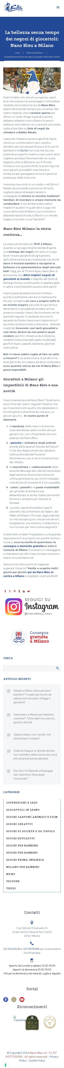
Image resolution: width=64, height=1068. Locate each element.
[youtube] (21, 999)
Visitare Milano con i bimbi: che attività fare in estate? (32, 736)
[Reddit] (28, 591)
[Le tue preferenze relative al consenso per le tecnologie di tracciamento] (5, 1065)
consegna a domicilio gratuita (23, 546)
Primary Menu (58, 7)
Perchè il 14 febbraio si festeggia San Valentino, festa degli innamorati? (33, 774)
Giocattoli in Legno (23, 809)
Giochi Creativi (19, 824)
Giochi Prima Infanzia (25, 859)
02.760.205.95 (11, 948)
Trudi (11, 888)
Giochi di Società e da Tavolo (30, 831)
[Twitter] (10, 591)
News (10, 874)
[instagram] (13, 999)
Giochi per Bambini (22, 852)
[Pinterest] (14, 591)
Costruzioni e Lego (22, 802)
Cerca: (57, 668)
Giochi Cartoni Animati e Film (32, 816)
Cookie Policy (37, 1060)
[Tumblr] (19, 591)
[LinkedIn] (24, 591)
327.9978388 (31, 948)
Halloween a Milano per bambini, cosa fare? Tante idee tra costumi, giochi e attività (34, 718)
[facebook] (5, 999)
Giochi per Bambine (22, 845)
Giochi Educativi (20, 838)
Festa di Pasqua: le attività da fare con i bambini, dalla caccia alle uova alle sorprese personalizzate (35, 754)
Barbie (24, 150)
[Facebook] (5, 591)
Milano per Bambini (22, 866)
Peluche (13, 881)
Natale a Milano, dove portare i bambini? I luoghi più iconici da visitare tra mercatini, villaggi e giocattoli (32, 696)
